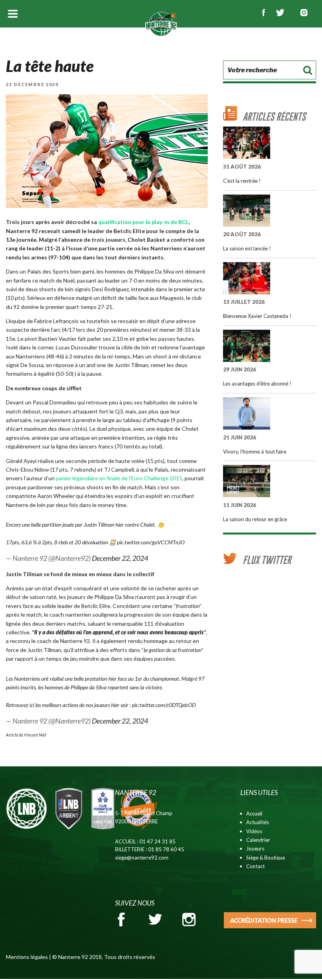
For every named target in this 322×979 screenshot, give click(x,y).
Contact (255, 866)
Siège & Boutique (265, 857)
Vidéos (254, 831)
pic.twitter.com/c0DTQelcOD (164, 705)
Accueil (254, 813)
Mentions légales (27, 956)
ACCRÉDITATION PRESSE (263, 920)
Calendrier (258, 840)
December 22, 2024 (120, 558)
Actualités (257, 822)
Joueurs (255, 848)
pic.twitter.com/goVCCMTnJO (151, 542)
